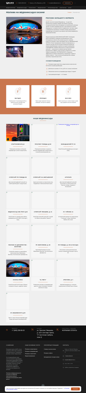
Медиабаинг (42, 7)
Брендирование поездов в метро (51, 357)
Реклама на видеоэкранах (31, 349)
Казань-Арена (18, 279)
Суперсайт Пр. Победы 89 (18, 177)
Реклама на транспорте (30, 353)
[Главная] (10, 3)
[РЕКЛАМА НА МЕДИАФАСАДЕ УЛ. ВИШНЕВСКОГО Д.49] (17, 301)
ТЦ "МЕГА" (43, 279)
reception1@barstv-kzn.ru (55, 3)
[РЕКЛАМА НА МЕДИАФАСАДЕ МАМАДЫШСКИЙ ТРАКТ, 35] (68, 132)
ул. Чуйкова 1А (68, 211)
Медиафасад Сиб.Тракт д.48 (18, 211)
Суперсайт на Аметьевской (43, 177)
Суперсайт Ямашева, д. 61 (43, 211)
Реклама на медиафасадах (31, 351)
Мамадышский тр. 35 (68, 144)
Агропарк (68, 177)
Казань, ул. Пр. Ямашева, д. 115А (37, 3)
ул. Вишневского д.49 (17, 313)
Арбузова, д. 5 (68, 279)
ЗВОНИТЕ (14, 328)
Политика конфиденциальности (13, 373)
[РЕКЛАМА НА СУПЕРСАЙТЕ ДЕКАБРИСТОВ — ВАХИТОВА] (17, 233)
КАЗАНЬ (39, 328)
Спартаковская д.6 (17, 144)
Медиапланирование (30, 355)
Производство (53, 7)
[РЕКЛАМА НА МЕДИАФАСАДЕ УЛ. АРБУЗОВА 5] (68, 268)
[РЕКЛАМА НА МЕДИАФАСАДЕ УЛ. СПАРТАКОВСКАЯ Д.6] (17, 132)
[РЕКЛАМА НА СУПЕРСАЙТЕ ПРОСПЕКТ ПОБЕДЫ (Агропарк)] (68, 165)
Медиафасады (22, 7)
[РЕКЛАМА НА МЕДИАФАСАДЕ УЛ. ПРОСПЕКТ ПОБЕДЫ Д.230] (43, 132)
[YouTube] (43, 385)
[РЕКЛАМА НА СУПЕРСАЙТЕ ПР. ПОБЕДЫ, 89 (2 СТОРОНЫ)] (17, 165)
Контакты (63, 7)
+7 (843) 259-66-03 (22, 3)
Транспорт (32, 7)
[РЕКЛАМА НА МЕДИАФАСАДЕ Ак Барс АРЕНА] (17, 268)
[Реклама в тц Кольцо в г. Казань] (24, 30)
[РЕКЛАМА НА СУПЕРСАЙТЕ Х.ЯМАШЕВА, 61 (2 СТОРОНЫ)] (43, 200)
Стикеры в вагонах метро (50, 349)
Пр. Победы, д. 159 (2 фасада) (68, 245)
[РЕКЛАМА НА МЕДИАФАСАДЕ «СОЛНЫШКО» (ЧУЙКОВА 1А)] (68, 200)
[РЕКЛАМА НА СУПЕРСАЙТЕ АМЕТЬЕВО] (43, 165)
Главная (69, 12)
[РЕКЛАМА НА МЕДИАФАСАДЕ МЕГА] (43, 268)
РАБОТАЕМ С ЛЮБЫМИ (69, 328)
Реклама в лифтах (48, 353)
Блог (70, 7)
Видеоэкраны (10, 7)
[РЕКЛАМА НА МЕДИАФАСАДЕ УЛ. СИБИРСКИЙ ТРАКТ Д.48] (17, 200)
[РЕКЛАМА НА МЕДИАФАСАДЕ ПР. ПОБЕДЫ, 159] (68, 233)
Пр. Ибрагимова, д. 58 (43, 245)
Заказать (68, 3)
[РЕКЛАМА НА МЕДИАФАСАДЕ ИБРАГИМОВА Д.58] (43, 233)
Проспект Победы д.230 (43, 144)
